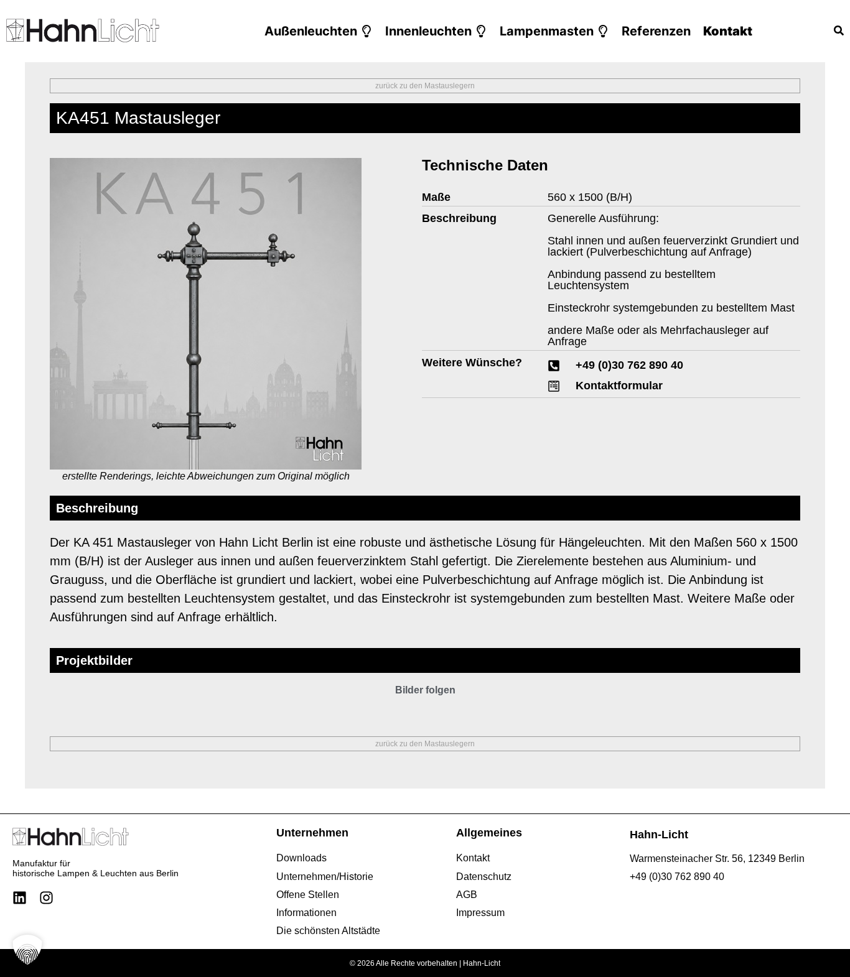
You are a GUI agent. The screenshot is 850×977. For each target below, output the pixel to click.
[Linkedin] (19, 898)
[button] (318, 31)
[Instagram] (46, 898)
